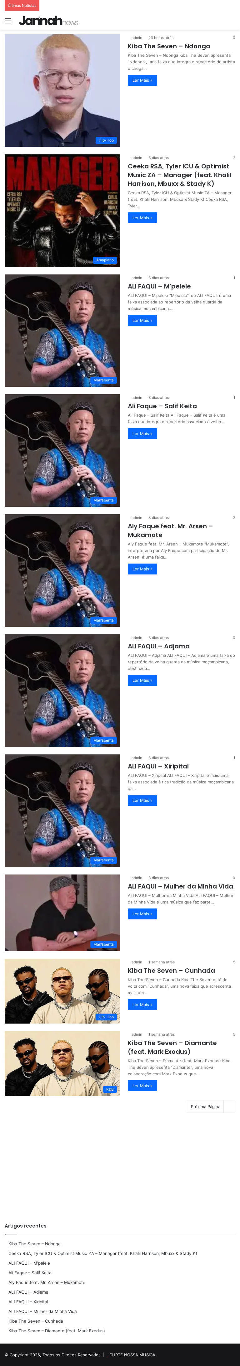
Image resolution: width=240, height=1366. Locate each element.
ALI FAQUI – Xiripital (158, 766)
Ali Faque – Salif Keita (162, 406)
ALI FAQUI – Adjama (159, 646)
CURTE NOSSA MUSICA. (133, 1354)
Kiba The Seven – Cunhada (171, 970)
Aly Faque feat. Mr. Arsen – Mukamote (46, 1282)
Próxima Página (205, 1106)
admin (137, 37)
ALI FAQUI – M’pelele (159, 286)
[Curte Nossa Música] (48, 20)
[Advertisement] (120, 1169)
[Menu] (8, 23)
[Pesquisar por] (232, 23)
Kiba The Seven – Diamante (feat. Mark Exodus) (172, 1047)
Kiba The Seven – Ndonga (169, 46)
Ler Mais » (142, 80)
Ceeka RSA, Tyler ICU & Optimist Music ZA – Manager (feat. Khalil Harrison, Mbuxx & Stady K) (179, 175)
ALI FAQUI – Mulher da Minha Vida (180, 886)
